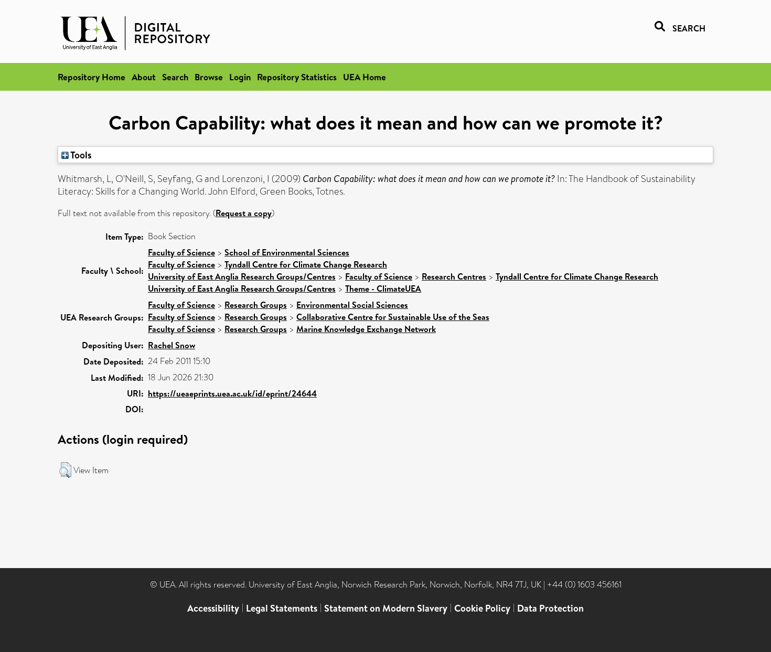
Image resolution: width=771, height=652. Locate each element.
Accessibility (213, 608)
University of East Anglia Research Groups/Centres (242, 276)
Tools (80, 155)
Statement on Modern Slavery (385, 608)
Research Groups (255, 305)
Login (240, 77)
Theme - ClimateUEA (383, 288)
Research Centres (454, 276)
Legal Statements (281, 608)
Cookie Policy (482, 608)
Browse (209, 77)
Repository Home (91, 77)
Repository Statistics (297, 77)
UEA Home (364, 77)
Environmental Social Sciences (352, 305)
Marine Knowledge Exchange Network (366, 329)
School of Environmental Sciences (286, 252)
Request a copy (244, 213)
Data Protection (550, 608)
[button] (65, 470)
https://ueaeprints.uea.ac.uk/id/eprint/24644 (232, 393)
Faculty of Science (181, 252)
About (144, 77)
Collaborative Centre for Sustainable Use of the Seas (392, 317)
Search (175, 77)
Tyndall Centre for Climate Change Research (305, 264)
